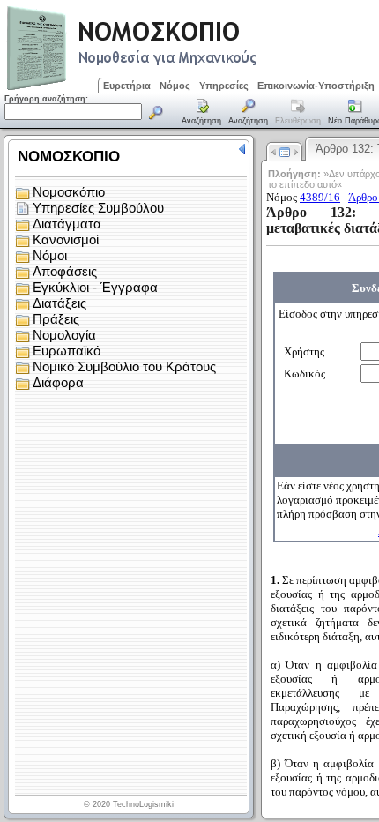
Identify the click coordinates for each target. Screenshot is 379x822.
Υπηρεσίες (224, 85)
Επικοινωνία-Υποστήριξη (316, 85)
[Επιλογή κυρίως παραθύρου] (201, 112)
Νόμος (175, 85)
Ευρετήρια (127, 85)
